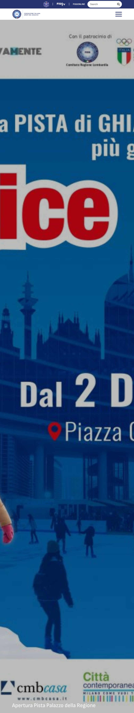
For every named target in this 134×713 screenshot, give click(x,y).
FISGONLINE (79, 4)
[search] (118, 4)
